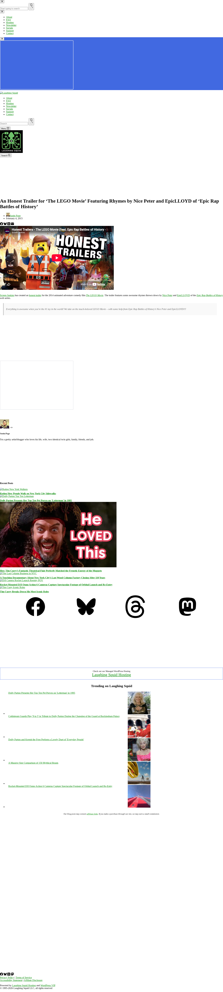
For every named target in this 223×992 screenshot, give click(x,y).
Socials (9, 109)
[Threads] (9, 224)
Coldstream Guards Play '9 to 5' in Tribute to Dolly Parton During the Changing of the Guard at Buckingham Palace (64, 716)
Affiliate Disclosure (33, 980)
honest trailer (35, 295)
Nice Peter (167, 295)
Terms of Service (24, 977)
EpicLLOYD (183, 295)
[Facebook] (2, 224)
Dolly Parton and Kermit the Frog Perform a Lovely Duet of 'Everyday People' (46, 739)
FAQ (8, 100)
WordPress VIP (48, 985)
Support (10, 111)
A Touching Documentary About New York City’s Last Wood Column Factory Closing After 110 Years (52, 577)
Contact (10, 114)
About (9, 98)
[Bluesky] (5, 224)
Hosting (10, 103)
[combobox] (14, 123)
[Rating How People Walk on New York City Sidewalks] (14, 489)
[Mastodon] (187, 617)
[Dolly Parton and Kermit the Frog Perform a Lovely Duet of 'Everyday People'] (139, 760)
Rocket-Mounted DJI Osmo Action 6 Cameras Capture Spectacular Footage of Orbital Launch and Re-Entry (56, 584)
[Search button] (31, 121)
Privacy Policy (7, 977)
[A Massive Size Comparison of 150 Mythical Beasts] (139, 783)
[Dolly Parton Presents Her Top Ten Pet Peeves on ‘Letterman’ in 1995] (17, 496)
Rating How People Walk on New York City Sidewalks (28, 493)
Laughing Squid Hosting (111, 675)
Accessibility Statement (11, 980)
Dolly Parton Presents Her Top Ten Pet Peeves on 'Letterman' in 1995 (41, 693)
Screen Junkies (7, 295)
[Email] (12, 224)
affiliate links (92, 814)
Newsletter (11, 106)
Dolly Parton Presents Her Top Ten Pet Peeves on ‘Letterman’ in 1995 (36, 500)
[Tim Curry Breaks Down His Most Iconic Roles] (12, 587)
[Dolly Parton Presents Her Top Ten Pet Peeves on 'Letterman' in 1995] (139, 713)
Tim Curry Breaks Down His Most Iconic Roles (24, 591)
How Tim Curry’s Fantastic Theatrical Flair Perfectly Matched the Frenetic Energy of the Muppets (51, 570)
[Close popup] (2, 38)
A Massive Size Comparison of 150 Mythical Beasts (33, 763)
